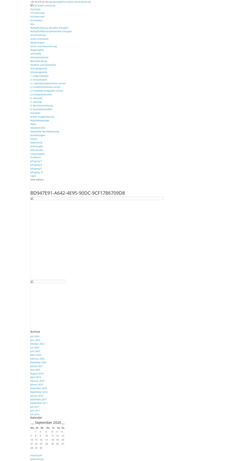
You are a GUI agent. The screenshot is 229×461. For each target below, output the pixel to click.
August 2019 (36, 373)
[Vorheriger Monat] (32, 423)
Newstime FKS (37, 127)
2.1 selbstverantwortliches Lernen (48, 83)
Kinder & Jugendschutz (42, 116)
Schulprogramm (38, 68)
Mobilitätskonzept (39, 120)
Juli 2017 (34, 406)
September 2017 (39, 403)
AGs (32, 24)
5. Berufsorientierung (41, 105)
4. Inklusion (36, 98)
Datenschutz (36, 459)
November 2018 (38, 388)
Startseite (35, 9)
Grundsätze (36, 20)
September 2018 (39, 391)
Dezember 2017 (38, 399)
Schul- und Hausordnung (43, 46)
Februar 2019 (37, 380)
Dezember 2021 (38, 362)
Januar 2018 (36, 395)
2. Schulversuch (38, 79)
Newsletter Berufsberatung (44, 131)
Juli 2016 (34, 414)
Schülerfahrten (38, 35)
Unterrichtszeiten (39, 38)
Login (33, 175)
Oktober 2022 (37, 343)
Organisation (37, 49)
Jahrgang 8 (36, 164)
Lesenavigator (37, 153)
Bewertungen (37, 42)
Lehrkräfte (35, 53)
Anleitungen (36, 146)
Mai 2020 (35, 369)
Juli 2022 (34, 347)
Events (33, 138)
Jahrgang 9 (36, 168)
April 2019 (35, 377)
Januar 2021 (36, 366)
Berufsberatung (38, 61)
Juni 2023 (35, 340)
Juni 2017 (35, 410)
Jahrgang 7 (36, 161)
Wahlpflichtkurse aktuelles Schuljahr (49, 27)
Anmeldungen (37, 135)
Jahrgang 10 (36, 172)
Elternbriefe (36, 150)
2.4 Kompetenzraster (41, 94)
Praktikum (35, 157)
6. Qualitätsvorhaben (41, 109)
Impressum (36, 455)
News (33, 124)
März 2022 (35, 354)
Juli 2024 (34, 336)
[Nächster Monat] (63, 423)
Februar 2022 (37, 358)
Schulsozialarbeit (39, 57)
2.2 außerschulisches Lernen (45, 86)
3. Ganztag (35, 101)
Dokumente (36, 142)
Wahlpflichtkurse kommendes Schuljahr (51, 31)
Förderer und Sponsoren (43, 64)
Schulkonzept (37, 12)
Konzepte (35, 112)
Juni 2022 (35, 351)
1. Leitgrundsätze (39, 75)
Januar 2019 (36, 384)
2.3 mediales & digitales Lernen (46, 90)
